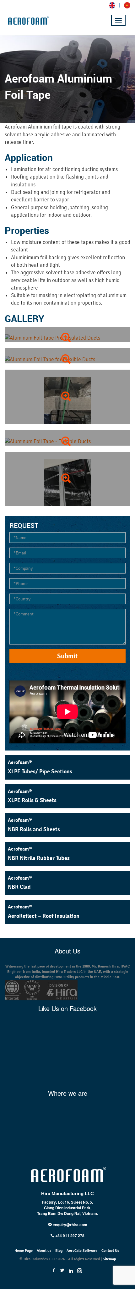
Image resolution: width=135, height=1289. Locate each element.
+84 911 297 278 (69, 1235)
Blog (58, 1250)
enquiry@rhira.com (70, 1224)
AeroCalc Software (82, 1250)
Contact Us (110, 1250)
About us (44, 1250)
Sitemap (109, 1259)
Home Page (23, 1250)
